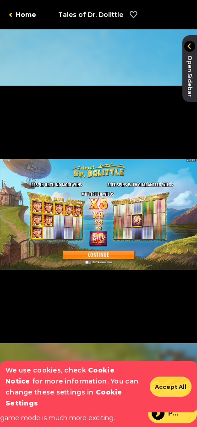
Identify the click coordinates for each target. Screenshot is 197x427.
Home (26, 15)
